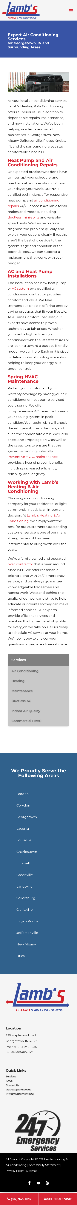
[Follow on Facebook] (29, 1183)
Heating (17, 681)
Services (11, 1076)
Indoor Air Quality (25, 711)
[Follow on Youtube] (38, 1183)
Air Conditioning (24, 671)
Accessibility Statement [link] (44, 1165)
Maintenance (22, 691)
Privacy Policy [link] (15, 1171)
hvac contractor (20, 564)
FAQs (9, 1080)
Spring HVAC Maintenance (23, 379)
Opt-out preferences (18, 1089)
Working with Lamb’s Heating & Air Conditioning (33, 487)
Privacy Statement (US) (20, 1093)
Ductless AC (21, 701)
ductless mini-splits (23, 217)
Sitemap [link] (31, 1171)
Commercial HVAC (26, 721)
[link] (19, 1199)
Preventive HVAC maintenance (33, 457)
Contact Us (12, 1085)
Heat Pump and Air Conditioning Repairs (33, 163)
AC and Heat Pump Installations (30, 274)
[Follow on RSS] (47, 1183)
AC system (20, 288)
